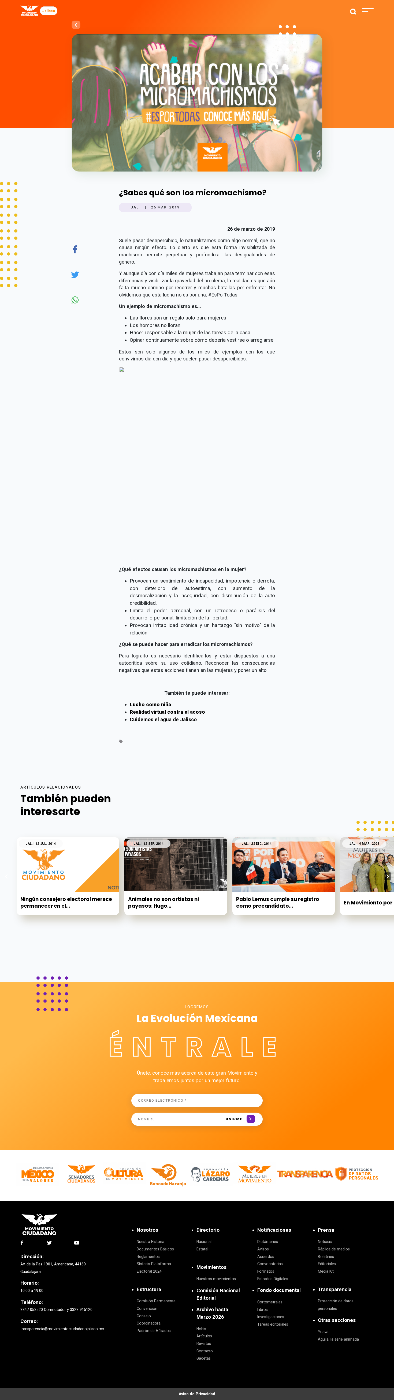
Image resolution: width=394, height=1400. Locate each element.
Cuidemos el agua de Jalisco (163, 719)
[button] (387, 876)
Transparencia (334, 1289)
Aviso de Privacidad (197, 1394)
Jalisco (48, 11)
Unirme (234, 1119)
